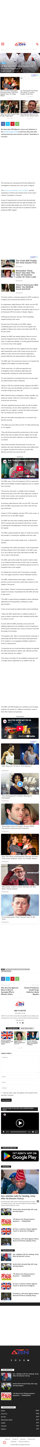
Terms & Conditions (24, 1441)
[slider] (18, 1131)
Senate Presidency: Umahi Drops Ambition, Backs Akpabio (31, 991)
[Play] (4, 1132)
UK (28, 969)
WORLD (3, 1429)
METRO (3, 1417)
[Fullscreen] (36, 1132)
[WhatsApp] (17, 124)
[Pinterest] (12, 124)
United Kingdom (6, 971)
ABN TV (7, 969)
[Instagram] (16, 1360)
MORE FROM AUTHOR (27, 1028)
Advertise (22, 1439)
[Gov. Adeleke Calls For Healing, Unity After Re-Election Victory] (20, 1182)
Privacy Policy (31, 1439)
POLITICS (4, 1414)
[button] (20, 1123)
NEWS (3, 1411)
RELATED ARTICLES (12, 1028)
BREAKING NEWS (6, 1420)
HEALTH (8, 49)
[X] (8, 124)
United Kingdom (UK (11, 132)
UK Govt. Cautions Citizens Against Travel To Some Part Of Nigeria (7, 1042)
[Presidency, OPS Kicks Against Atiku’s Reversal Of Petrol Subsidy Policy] (6, 1241)
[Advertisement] (20, 21)
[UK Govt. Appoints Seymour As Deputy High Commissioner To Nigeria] (33, 1035)
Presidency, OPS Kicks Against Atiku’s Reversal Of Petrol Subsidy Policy (26, 1240)
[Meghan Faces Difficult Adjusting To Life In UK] (20, 1035)
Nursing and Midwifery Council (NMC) (16, 190)
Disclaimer (13, 1441)
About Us (7, 1439)
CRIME (3, 1423)
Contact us (15, 1439)
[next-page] (21, 1048)
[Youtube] (23, 1023)
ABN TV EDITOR (7, 71)
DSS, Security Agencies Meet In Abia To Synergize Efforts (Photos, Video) (9, 991)
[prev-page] (19, 1048)
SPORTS (4, 1426)
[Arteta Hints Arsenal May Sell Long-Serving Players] (6, 1211)
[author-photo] (20, 1004)
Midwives (13, 969)
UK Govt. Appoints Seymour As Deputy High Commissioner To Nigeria (32, 1042)
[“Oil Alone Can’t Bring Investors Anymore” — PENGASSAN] (6, 1222)
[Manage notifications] (4, 1442)
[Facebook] (3, 124)
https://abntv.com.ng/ (20, 1013)
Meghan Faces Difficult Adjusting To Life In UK (19, 1042)
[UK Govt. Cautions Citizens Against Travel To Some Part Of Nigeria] (7, 1035)
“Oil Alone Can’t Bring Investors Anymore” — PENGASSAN (24, 1220)
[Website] (24, 1360)
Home (2, 49)
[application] (20, 1123)
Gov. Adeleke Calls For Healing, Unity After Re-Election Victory (18, 1197)
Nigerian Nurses (22, 969)
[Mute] (33, 1132)
